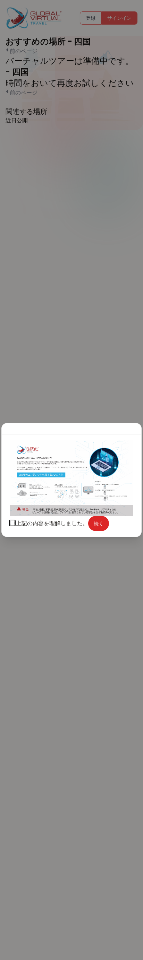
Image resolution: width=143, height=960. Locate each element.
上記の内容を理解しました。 (52, 523)
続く (98, 523)
